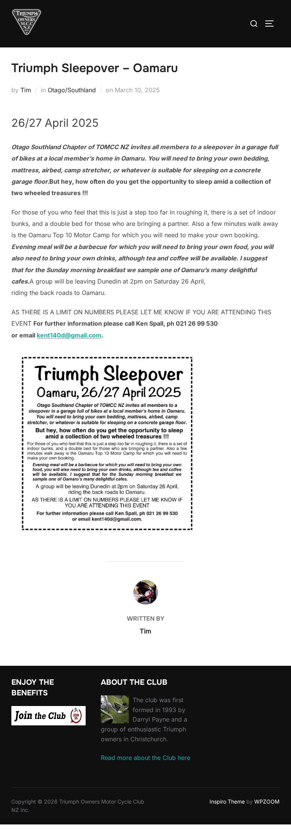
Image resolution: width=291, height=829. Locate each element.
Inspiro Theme (227, 801)
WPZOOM (267, 801)
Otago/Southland (72, 90)
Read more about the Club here (145, 757)
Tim (25, 90)
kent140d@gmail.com (69, 335)
